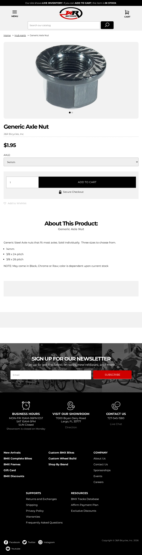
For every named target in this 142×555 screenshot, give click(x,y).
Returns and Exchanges (41, 499)
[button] (15, 14)
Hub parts (20, 35)
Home (7, 35)
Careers (98, 482)
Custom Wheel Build (62, 458)
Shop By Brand (58, 464)
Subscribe (112, 374)
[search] (107, 25)
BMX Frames (12, 464)
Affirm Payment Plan (84, 505)
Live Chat (116, 424)
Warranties (33, 516)
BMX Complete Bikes (18, 458)
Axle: (7, 155)
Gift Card (10, 470)
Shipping (32, 505)
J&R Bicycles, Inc (14, 134)
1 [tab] (69, 112)
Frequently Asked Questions (44, 522)
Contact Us (101, 464)
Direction (71, 427)
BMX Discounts (14, 476)
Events (98, 476)
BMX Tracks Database (85, 499)
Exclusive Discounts (83, 510)
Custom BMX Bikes (61, 452)
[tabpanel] (71, 77)
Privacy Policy (35, 510)
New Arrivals (12, 452)
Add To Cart (87, 182)
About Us (99, 458)
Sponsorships (102, 470)
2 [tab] (72, 112)
